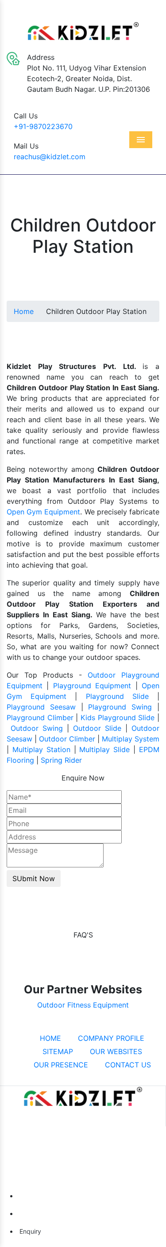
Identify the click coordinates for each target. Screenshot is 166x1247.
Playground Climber (40, 717)
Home (24, 311)
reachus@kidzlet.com (49, 156)
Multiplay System (130, 738)
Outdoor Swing (37, 728)
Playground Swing (120, 706)
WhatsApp (38, 1213)
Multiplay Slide (104, 749)
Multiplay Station (41, 749)
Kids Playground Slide (117, 717)
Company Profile (110, 1038)
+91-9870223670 (43, 126)
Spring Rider (61, 760)
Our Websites (115, 1051)
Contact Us (127, 1064)
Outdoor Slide (97, 728)
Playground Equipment (92, 685)
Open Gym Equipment (43, 511)
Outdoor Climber (67, 738)
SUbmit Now (33, 878)
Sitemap (56, 1051)
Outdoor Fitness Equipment (83, 1004)
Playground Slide (117, 696)
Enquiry (29, 1231)
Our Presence (59, 1064)
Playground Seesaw (41, 706)
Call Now (36, 1196)
